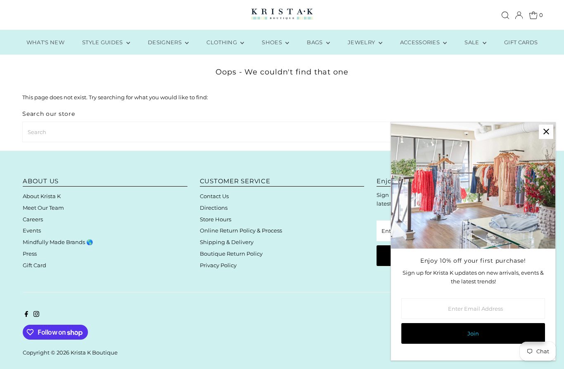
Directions (213, 207)
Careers (33, 219)
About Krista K (42, 196)
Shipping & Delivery (227, 242)
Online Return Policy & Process (241, 230)
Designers (165, 42)
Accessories (420, 42)
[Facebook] (26, 315)
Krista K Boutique (94, 352)
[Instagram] (36, 315)
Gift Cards (521, 42)
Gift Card (34, 265)
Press (30, 253)
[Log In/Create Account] (519, 15)
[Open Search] (505, 15)
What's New (45, 42)
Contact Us (214, 196)
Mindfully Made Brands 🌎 (58, 242)
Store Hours (215, 219)
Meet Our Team (43, 207)
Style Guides (103, 42)
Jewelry (362, 42)
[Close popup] (546, 132)
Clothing (222, 42)
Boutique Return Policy (231, 253)
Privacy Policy (218, 265)
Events (32, 230)
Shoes (272, 42)
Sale (472, 42)
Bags (315, 42)
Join (473, 333)
